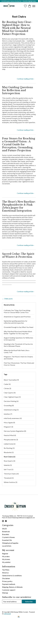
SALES (4, 529)
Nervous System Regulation (15, 431)
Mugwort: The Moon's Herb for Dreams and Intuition (18, 358)
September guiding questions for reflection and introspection (15, 322)
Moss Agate (9, 422)
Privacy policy (7, 581)
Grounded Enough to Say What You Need (18, 327)
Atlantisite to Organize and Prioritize (17, 317)
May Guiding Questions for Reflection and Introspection (17, 90)
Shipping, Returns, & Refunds (12, 587)
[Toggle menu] (34, 6)
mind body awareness (13, 418)
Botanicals (6, 531)
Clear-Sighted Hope (12, 397)
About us (5, 573)
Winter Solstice (10, 482)
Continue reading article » (25, 79)
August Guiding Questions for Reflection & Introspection (18, 339)
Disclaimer (6, 578)
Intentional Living (11, 410)
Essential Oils (7, 540)
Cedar (7, 384)
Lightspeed (7, 614)
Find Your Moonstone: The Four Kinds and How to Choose (19, 364)
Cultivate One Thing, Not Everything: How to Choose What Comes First (17, 311)
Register (5, 554)
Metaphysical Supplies (10, 543)
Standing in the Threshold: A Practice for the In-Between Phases (18, 345)
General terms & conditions (12, 575)
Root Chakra (9, 457)
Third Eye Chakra (11, 474)
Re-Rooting (9, 448)
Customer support (8, 590)
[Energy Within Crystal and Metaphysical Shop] (9, 6)
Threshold (9, 478)
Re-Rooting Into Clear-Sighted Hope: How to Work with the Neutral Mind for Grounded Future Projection (17, 28)
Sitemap (5, 593)
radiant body (9, 444)
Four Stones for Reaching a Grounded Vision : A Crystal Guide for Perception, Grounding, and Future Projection (18, 144)
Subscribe (29, 601)
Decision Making (11, 401)
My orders (6, 556)
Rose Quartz (9, 461)
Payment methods (8, 584)
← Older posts (7, 299)
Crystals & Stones (8, 537)
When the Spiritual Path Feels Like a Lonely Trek (16, 351)
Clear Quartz (10, 393)
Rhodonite (9, 452)
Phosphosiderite (11, 440)
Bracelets (5, 534)
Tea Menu (5, 570)
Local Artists (6, 546)
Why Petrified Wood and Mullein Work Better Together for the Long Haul (18, 332)
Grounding (9, 405)
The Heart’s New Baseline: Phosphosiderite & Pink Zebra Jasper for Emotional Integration (19, 206)
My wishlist (6, 562)
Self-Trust (8, 469)
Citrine (7, 388)
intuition (8, 414)
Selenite (8, 465)
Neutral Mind (10, 435)
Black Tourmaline (11, 380)
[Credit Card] (18, 617)
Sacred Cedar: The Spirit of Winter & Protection (18, 255)
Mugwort (8, 427)
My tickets (6, 559)
